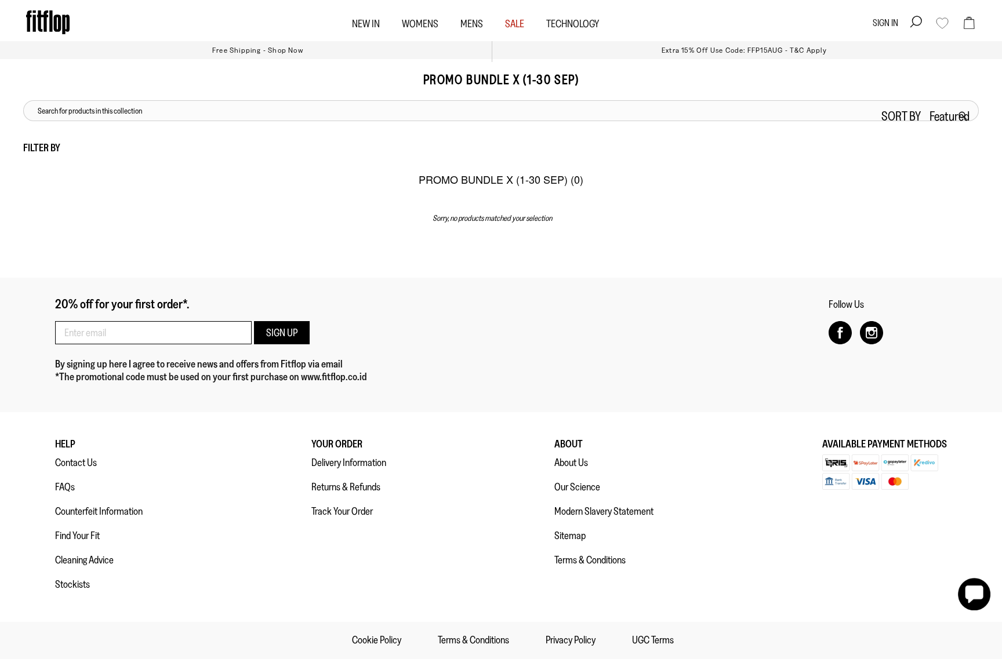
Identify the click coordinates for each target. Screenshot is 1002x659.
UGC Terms (653, 639)
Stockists (72, 584)
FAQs (65, 486)
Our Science (577, 486)
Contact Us (76, 462)
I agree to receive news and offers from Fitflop (218, 364)
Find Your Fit (77, 535)
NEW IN (366, 23)
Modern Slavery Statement (604, 511)
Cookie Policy (376, 639)
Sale (514, 23)
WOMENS (420, 23)
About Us (571, 462)
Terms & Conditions (590, 560)
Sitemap (570, 535)
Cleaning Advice (84, 560)
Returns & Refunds (345, 486)
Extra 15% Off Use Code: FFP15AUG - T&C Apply (744, 50)
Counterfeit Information (99, 511)
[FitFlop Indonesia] (48, 22)
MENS (471, 23)
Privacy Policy (571, 639)
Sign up (281, 332)
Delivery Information (348, 462)
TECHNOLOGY (572, 23)
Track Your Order (342, 511)
